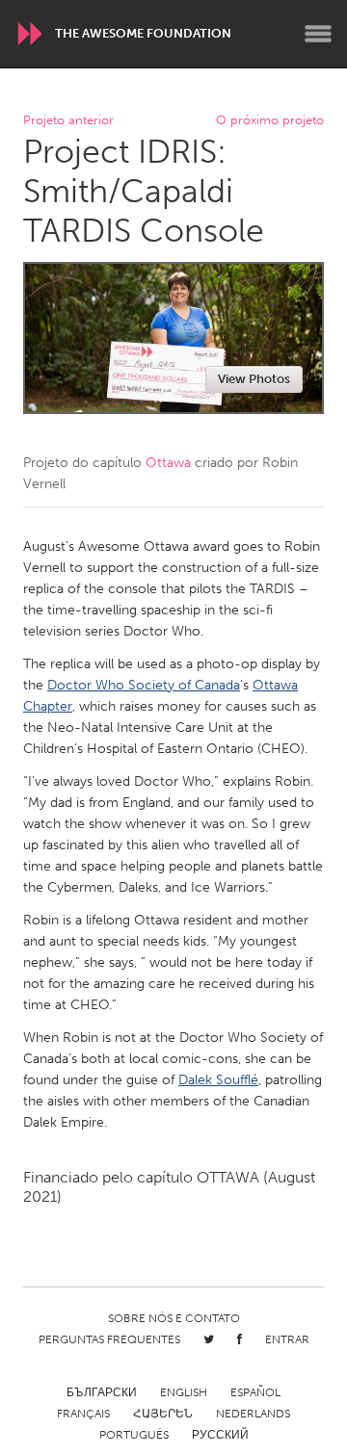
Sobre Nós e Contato (174, 1318)
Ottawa (168, 463)
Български (102, 1392)
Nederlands (253, 1413)
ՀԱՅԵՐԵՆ (163, 1413)
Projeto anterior (68, 121)
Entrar (287, 1339)
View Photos (254, 379)
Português (134, 1435)
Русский (220, 1435)
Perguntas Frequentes (109, 1339)
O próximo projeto (270, 121)
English (183, 1392)
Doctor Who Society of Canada (143, 685)
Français (83, 1413)
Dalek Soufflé (218, 1080)
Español (255, 1392)
